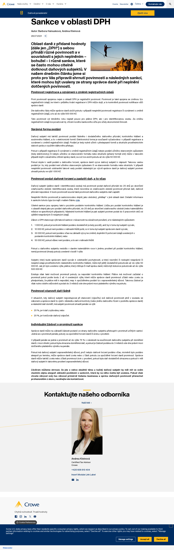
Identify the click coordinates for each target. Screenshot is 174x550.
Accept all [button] (144, 539)
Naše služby (22, 3)
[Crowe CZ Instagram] (21, 516)
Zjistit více (142, 13)
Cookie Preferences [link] (27, 522)
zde (78, 200)
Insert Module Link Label (83, 474)
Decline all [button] (161, 539)
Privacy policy (7, 548)
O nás (48, 3)
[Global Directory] (132, 4)
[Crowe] (8, 4)
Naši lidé (86, 402)
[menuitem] (24, 4)
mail (72, 479)
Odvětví (37, 3)
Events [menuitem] (115, 4)
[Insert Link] (17, 516)
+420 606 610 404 (80, 469)
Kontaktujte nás (155, 4)
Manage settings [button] (125, 539)
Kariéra (60, 3)
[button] (170, 525)
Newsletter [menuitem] (124, 4)
